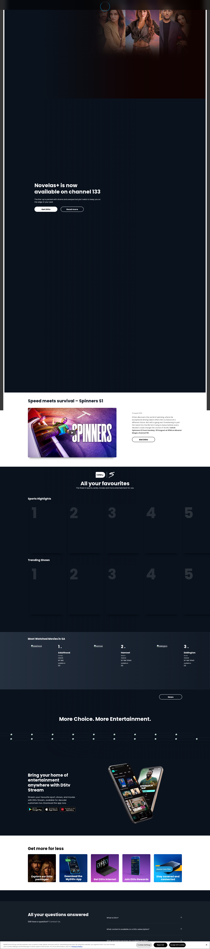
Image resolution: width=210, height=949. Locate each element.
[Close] (206, 944)
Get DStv (143, 439)
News (170, 697)
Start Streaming (61, 204)
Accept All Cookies (177, 945)
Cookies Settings (144, 945)
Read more (88, 204)
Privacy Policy (77, 947)
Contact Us (54, 921)
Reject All (160, 945)
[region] (105, 945)
